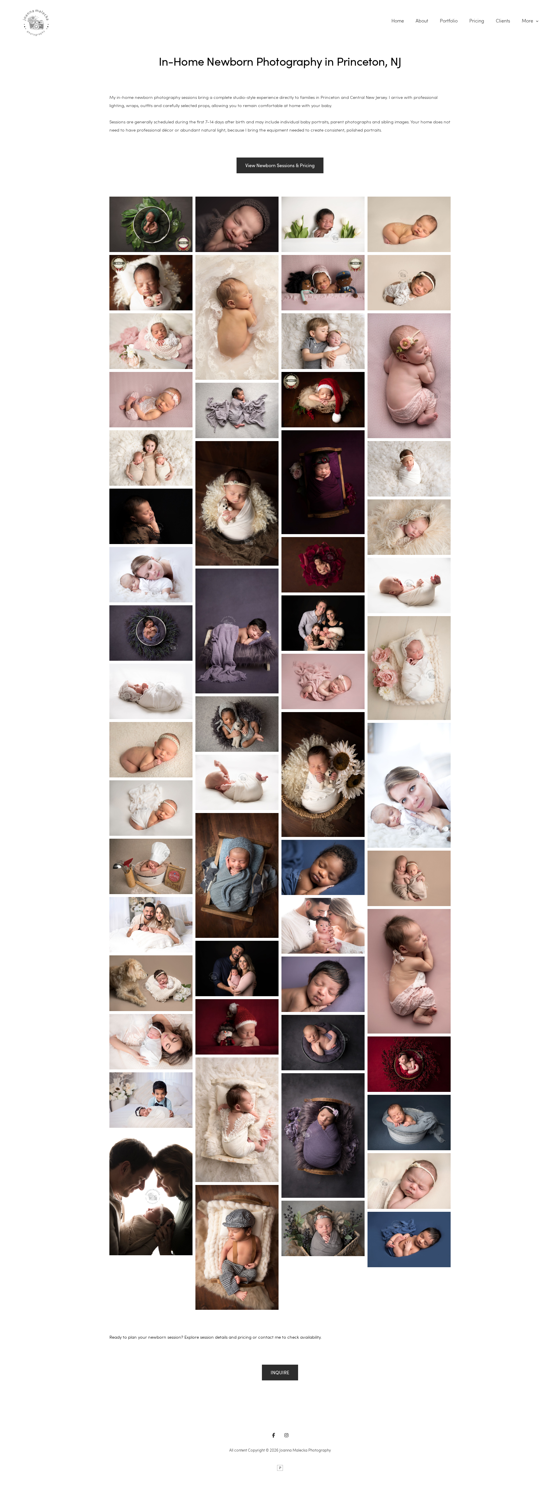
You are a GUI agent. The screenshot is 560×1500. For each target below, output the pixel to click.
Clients (503, 21)
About (422, 21)
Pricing (476, 21)
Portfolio (449, 21)
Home (397, 21)
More (528, 21)
